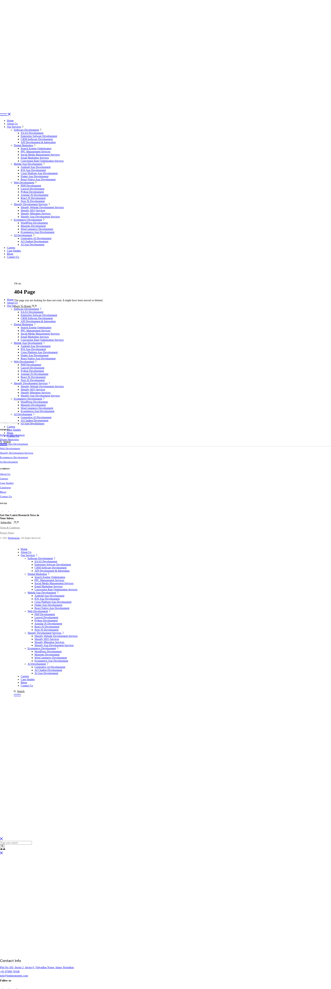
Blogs (3, 492)
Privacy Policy (7, 533)
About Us (5, 474)
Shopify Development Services (16, 453)
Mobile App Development (14, 444)
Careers (4, 478)
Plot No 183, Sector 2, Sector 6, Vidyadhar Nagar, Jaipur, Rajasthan (37, 967)
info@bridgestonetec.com (14, 975)
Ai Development (9, 462)
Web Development (10, 448)
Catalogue (5, 487)
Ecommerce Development (14, 457)
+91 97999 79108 (9, 971)
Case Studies (7, 483)
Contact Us (6, 496)
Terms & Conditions (10, 527)
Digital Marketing (9, 439)
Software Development (12, 435)
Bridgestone (14, 538)
